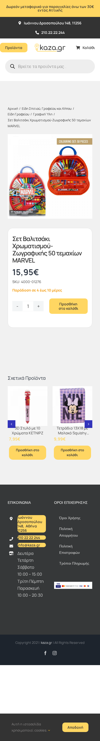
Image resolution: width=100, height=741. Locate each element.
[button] (11, 424)
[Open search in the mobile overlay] (50, 66)
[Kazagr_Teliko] (50, 40)
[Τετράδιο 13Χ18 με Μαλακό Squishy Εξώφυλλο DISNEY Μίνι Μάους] (72, 406)
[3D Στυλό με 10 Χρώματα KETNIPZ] (27, 406)
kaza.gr (47, 642)
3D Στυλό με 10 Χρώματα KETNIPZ (27, 430)
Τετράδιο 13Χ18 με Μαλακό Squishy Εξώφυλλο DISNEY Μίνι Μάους (72, 435)
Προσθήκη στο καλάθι (68, 306)
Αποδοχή (75, 727)
